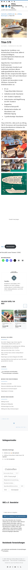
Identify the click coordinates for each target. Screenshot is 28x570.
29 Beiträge (8, 290)
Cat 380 (6, 459)
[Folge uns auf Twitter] (4, 1)
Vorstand (14, 490)
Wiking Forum (5, 401)
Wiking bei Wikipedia (7, 404)
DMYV (17, 473)
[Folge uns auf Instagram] (6, 1)
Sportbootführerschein (11, 486)
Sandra (5, 46)
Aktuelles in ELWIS (6, 384)
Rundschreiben (8, 483)
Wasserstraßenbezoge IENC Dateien (11, 386)
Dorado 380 (5, 326)
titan (2, 246)
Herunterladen (10, 246)
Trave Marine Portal (18, 562)
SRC (22, 486)
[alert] (14, 372)
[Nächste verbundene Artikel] (25, 306)
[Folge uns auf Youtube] (9, 1)
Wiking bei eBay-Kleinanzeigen (10, 409)
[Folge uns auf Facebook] (1, 1)
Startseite (4, 14)
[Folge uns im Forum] (12, 1)
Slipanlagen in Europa (7, 391)
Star (5, 490)
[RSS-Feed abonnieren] (14, 1)
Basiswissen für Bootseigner (9, 388)
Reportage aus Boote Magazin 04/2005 (12, 357)
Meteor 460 (18, 326)
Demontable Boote (8, 473)
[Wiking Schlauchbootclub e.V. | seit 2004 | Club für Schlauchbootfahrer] (6, 6)
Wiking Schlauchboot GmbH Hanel (13, 455)
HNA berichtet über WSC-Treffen (10, 350)
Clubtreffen (11, 469)
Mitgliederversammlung (11, 480)
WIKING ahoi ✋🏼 (12, 14)
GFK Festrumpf (10, 476)
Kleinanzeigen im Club (7, 406)
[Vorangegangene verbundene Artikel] (21, 306)
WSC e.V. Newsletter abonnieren (15, 516)
